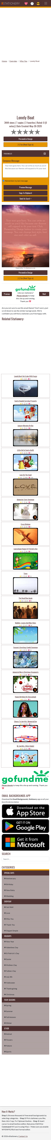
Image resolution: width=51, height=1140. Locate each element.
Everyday (13, 61)
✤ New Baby (9, 890)
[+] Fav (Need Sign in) (25, 144)
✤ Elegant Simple (11, 930)
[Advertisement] (25, 33)
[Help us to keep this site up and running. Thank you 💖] (25, 776)
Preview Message (25, 187)
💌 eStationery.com (29, 268)
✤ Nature (8, 1046)
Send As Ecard (25, 198)
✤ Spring (7, 1005)
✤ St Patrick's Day (11, 953)
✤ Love (7, 913)
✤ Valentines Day (11, 947)
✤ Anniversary (10, 878)
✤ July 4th (8, 977)
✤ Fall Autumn (10, 1017)
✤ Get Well (8, 907)
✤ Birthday (8, 884)
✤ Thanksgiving (10, 988)
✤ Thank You (9, 925)
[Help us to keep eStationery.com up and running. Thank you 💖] (25, 288)
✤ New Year (9, 941)
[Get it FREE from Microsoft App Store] (25, 842)
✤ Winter (8, 1023)
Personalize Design (25, 139)
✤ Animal (8, 1034)
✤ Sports (7, 1051)
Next (44, 294)
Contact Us (23, 1136)
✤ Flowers (8, 1040)
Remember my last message (16, 181)
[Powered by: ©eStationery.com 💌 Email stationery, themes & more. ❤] (25, 211)
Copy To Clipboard (25, 193)
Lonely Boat (34, 61)
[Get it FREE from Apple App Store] (25, 811)
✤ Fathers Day (10, 971)
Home (4, 61)
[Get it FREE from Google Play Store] (25, 826)
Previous (7, 294)
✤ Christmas (9, 994)
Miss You (23, 61)
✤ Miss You (9, 919)
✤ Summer (8, 1011)
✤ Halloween (9, 983)
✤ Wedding (9, 896)
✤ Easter (7, 959)
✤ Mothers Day (10, 965)
